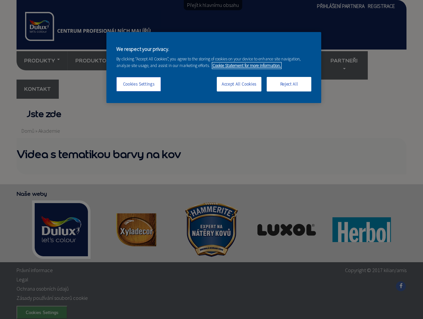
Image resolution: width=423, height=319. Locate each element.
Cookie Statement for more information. (246, 65)
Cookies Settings (138, 84)
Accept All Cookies (239, 84)
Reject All (289, 84)
